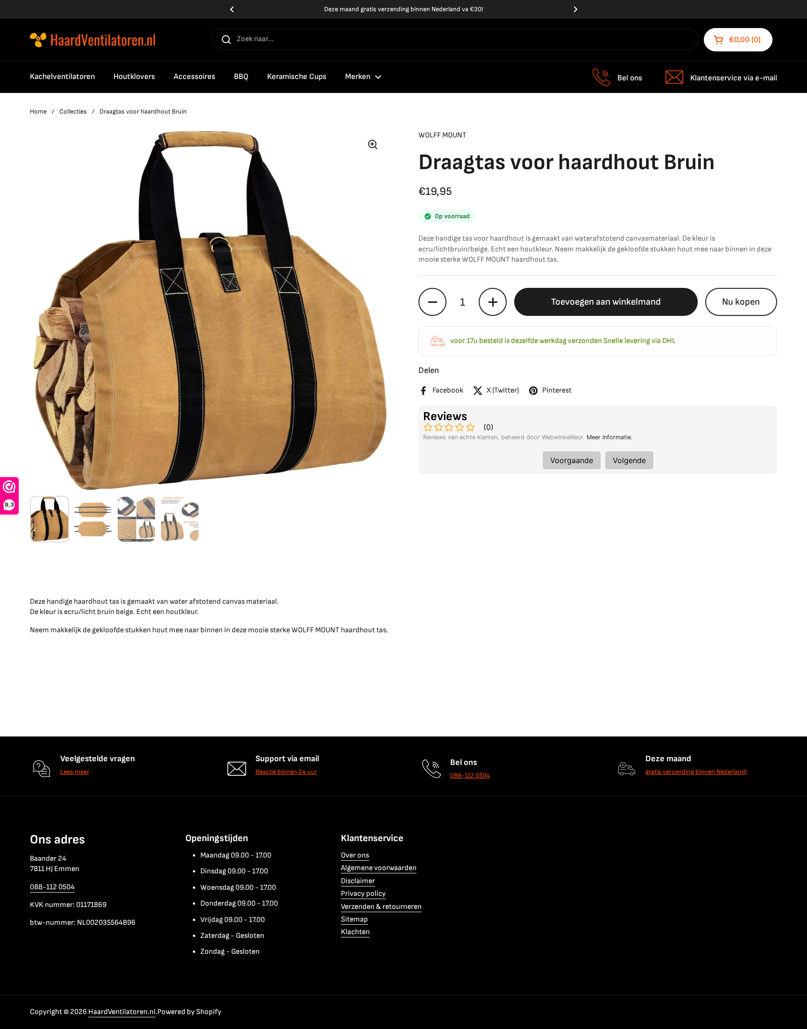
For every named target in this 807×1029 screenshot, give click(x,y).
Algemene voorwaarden (379, 868)
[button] (738, 39)
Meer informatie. (610, 437)
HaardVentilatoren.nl (122, 1012)
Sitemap (354, 919)
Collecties (73, 111)
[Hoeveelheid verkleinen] (432, 302)
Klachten (355, 932)
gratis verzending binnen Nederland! (696, 772)
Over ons (355, 855)
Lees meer (74, 772)
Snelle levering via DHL (403, 9)
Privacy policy (363, 893)
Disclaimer (358, 881)
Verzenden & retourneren (381, 906)
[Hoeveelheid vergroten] (493, 302)
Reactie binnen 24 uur (286, 772)
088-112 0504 (470, 775)
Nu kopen (741, 301)
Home (38, 111)
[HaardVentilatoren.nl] (92, 39)
